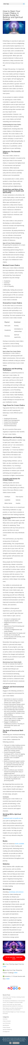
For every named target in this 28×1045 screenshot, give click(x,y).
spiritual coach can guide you (12, 818)
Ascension (5, 1019)
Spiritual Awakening (7, 1029)
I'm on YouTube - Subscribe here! (14, 958)
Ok (10, 1043)
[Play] (14, 947)
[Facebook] (14, 988)
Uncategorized (6, 1031)
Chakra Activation (7, 1021)
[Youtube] (11, 988)
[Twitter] (16, 988)
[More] (19, 988)
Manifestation (6, 1025)
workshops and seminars (16, 892)
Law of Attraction (6, 1023)
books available (19, 843)
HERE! (4, 966)
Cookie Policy (16, 1043)
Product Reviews (6, 1027)
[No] (26, 1040)
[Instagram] (9, 988)
